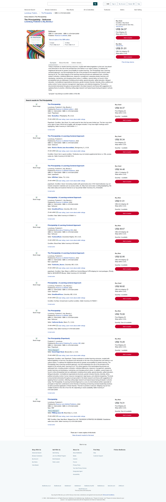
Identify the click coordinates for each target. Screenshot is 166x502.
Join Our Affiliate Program (59, 456)
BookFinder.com (83, 489)
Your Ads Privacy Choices (79, 468)
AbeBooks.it (78, 485)
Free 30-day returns (128, 62)
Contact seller (51, 129)
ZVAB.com (121, 485)
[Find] (95, 3)
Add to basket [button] (128, 38)
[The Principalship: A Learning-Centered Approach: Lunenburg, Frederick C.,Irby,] (36, 166)
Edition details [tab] (76, 63)
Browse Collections (51, 10)
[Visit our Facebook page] (115, 452)
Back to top (83, 444)
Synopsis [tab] (53, 63)
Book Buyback (56, 459)
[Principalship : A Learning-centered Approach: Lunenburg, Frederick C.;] (36, 197)
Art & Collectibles (89, 10)
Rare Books (70, 10)
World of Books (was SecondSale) (63, 147)
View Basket (35, 465)
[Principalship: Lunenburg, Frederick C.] (36, 399)
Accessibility (76, 474)
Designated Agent (77, 471)
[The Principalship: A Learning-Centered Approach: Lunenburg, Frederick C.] (36, 136)
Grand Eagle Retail (58, 352)
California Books (57, 322)
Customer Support (98, 456)
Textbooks (107, 10)
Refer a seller (56, 462)
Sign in (114, 4)
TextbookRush (57, 237)
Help (138, 4)
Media (74, 456)
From (55, 44)
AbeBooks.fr (68, 485)
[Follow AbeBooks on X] (115, 455)
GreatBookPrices (57, 209)
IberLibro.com (111, 485)
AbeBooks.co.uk (46, 485)
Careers (75, 459)
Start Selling (138, 10)
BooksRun (55, 116)
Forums (75, 462)
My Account (122, 4)
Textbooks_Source (58, 264)
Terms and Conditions (108, 495)
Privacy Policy (76, 465)
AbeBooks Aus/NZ (89, 485)
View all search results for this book (83, 435)
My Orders (34, 462)
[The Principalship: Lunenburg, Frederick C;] (36, 104)
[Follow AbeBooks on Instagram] (115, 459)
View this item (119, 26)
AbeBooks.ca (100, 485)
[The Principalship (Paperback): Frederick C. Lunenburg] (36, 338)
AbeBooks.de (57, 485)
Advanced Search (29, 10)
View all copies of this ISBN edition (59, 39)
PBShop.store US (57, 413)
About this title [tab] (64, 63)
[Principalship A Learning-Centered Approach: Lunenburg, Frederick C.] (36, 225)
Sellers (122, 10)
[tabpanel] (80, 80)
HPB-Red (55, 177)
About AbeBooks (77, 453)
